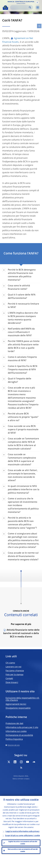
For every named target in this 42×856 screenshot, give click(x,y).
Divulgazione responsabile (18, 708)
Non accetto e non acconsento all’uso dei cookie (23, 850)
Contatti (9, 679)
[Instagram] (21, 762)
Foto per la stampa (14, 675)
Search (30, 7)
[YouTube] (27, 762)
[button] (37, 2)
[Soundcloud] (34, 762)
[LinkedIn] (15, 762)
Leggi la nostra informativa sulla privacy (22, 831)
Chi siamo (10, 663)
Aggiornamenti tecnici (16, 704)
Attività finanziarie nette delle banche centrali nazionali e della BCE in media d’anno (21, 633)
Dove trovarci (12, 683)
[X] (8, 762)
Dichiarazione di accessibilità (19, 735)
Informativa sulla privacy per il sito (22, 727)
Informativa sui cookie (16, 731)
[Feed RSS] (21, 767)
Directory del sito (14, 745)
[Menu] (37, 7)
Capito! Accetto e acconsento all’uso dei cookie (22, 843)
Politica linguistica (14, 739)
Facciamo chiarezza (15, 671)
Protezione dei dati (14, 724)
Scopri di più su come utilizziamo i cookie (22, 836)
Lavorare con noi (13, 667)
